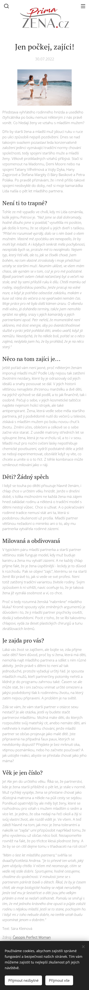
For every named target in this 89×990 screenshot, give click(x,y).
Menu (83, 6)
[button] (6, 6)
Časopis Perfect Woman (32, 937)
